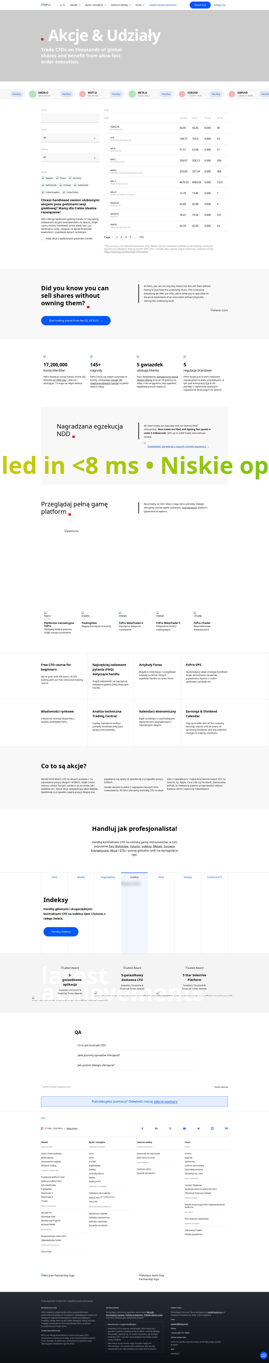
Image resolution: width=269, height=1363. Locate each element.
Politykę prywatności (134, 1315)
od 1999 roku (59, 379)
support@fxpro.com (179, 1324)
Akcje (113, 850)
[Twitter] (170, 1128)
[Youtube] (184, 1128)
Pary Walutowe (118, 846)
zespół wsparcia (215, 1312)
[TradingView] (226, 1128)
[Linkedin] (156, 1128)
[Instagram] (212, 1128)
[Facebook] (142, 1128)
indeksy (146, 846)
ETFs (123, 850)
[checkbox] (70, 239)
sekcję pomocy (165, 1101)
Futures (135, 846)
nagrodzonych (189, 507)
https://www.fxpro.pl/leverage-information (126, 251)
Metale (157, 846)
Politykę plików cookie (153, 1315)
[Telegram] (198, 1128)
